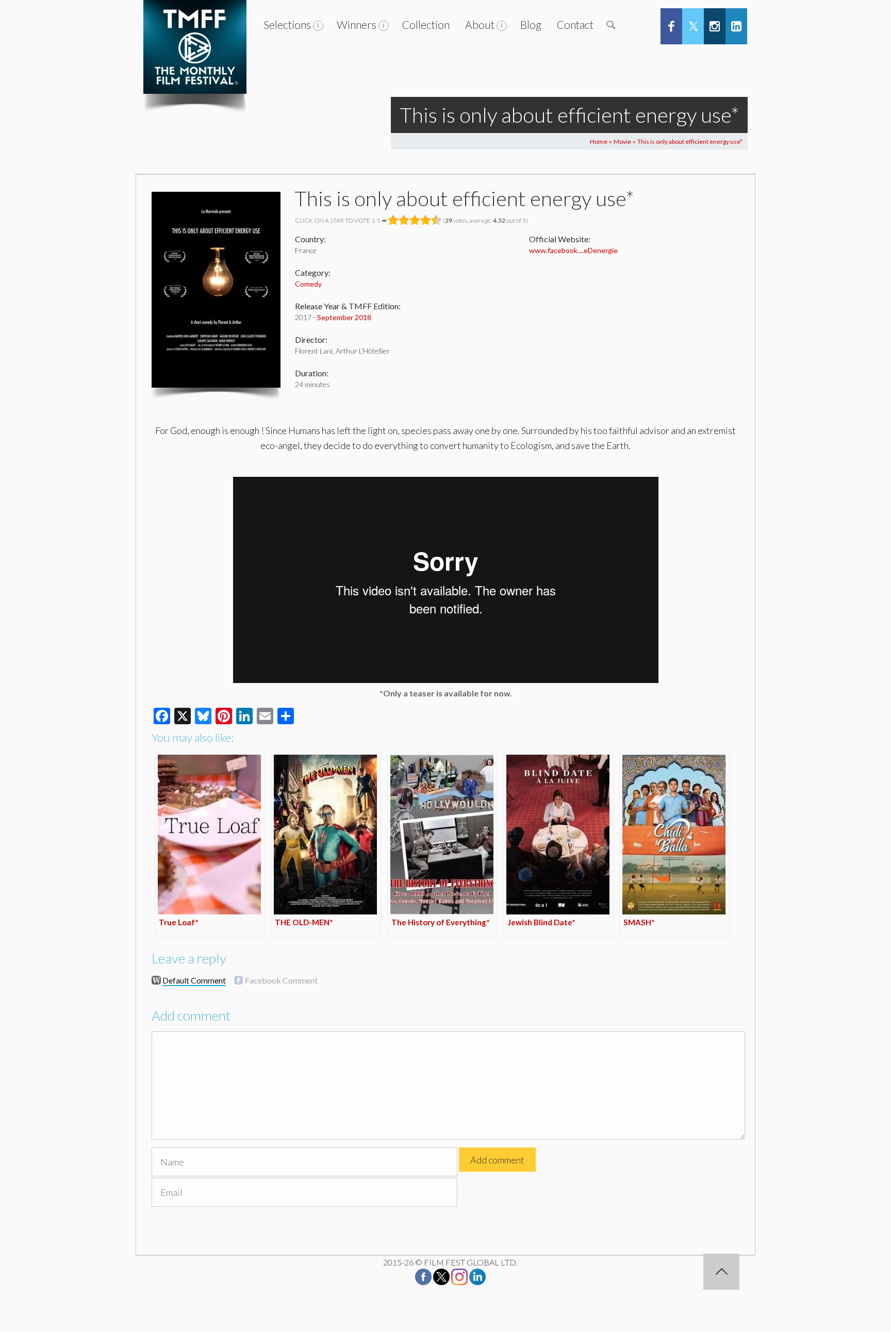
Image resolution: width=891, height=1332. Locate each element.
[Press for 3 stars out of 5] (414, 220)
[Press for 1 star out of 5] (393, 220)
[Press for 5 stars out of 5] (436, 220)
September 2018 (344, 317)
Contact (575, 24)
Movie (622, 141)
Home (598, 141)
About (479, 24)
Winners (356, 24)
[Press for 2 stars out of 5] (404, 220)
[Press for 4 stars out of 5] (425, 220)
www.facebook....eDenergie (573, 250)
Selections (287, 24)
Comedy (308, 283)
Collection (426, 24)
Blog (530, 24)
